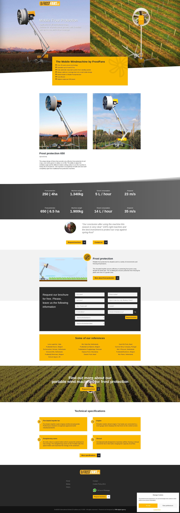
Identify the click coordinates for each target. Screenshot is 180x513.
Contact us (98, 242)
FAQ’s (128, 3)
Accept (148, 505)
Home (108, 3)
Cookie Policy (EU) (99, 484)
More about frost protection (104, 278)
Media (118, 3)
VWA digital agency (120, 509)
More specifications (88, 455)
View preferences (167, 505)
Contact (138, 3)
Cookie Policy (157, 509)
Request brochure (74, 242)
